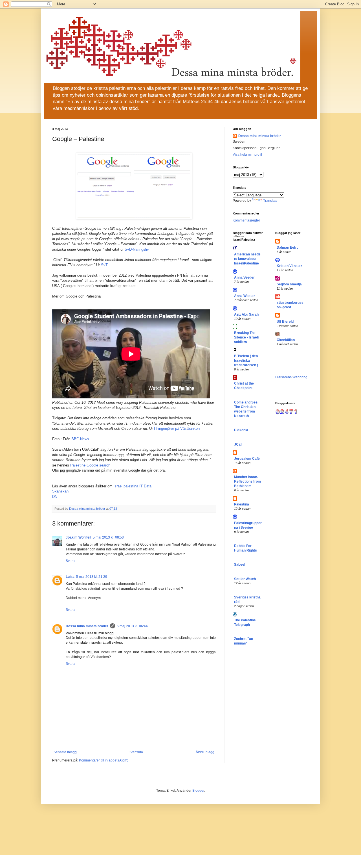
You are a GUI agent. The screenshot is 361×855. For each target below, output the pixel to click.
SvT (104, 265)
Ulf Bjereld (285, 322)
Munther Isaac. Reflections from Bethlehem (247, 481)
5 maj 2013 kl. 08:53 (108, 537)
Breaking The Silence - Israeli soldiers (246, 337)
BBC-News (80, 439)
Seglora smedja (289, 284)
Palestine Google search (90, 465)
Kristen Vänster (289, 266)
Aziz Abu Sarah (246, 314)
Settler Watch (245, 579)
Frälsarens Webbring (291, 377)
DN (54, 496)
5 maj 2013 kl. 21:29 (91, 577)
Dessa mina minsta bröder (87, 626)
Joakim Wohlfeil (78, 537)
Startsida (136, 752)
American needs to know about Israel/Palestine (247, 258)
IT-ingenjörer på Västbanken (177, 428)
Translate (270, 201)
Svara (70, 561)
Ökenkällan (286, 340)
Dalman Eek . (287, 247)
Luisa (70, 577)
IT (141, 486)
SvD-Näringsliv (137, 249)
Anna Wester (244, 296)
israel (118, 486)
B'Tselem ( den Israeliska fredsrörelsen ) (246, 360)
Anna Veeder (244, 277)
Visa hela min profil (247, 155)
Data (147, 486)
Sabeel (239, 565)
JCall (238, 444)
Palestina (241, 504)
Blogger (198, 791)
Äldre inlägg (205, 752)
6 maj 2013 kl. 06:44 (132, 626)
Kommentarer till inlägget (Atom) (103, 760)
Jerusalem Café (247, 459)
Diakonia (241, 430)
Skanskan (60, 491)
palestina (131, 486)
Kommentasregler (246, 220)
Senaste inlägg (65, 752)
